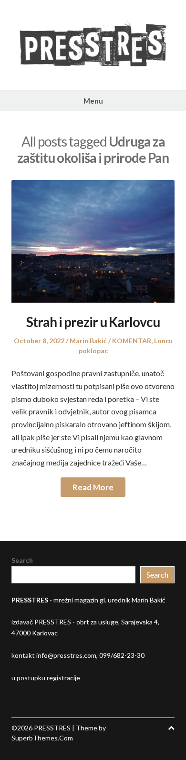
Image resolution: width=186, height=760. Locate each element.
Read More (93, 487)
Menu (93, 100)
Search (22, 560)
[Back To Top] (171, 728)
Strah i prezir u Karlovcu (93, 322)
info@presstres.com (66, 655)
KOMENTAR (131, 341)
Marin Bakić (88, 341)
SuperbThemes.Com (42, 738)
